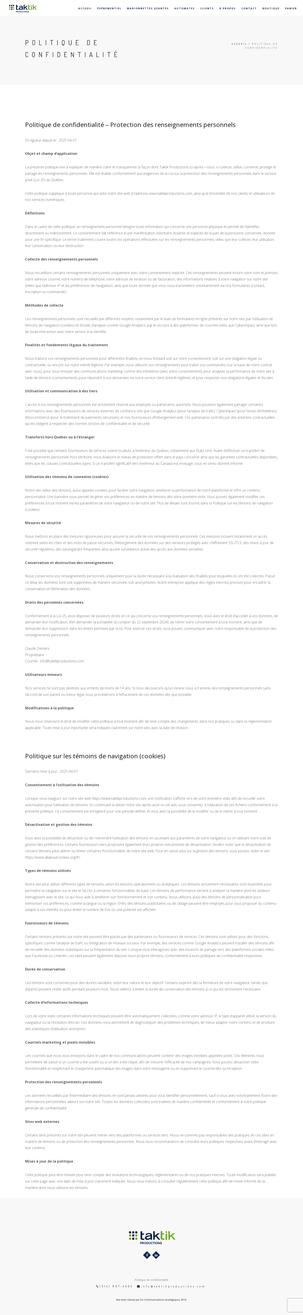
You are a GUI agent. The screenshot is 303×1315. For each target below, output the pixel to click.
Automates (184, 8)
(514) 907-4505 (116, 1286)
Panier (291, 8)
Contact (249, 8)
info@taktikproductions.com (173, 1286)
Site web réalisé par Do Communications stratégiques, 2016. (151, 1299)
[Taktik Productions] (19, 8)
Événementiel (109, 8)
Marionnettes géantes (148, 8)
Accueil (85, 8)
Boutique (270, 8)
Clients (207, 8)
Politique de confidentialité (151, 1280)
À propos (227, 8)
